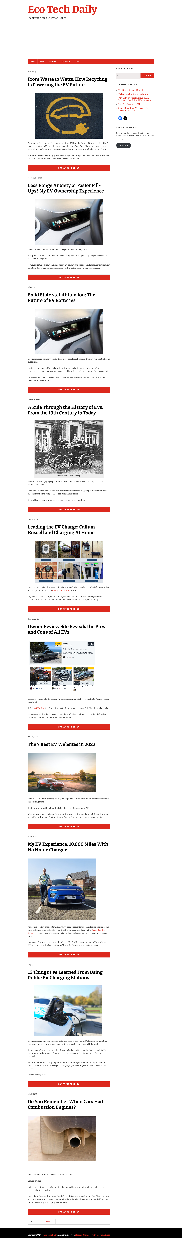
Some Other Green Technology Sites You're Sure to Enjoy (134, 109)
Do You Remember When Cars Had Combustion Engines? (65, 1104)
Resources (66, 62)
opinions (53, 62)
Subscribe (123, 145)
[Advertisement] (91, 42)
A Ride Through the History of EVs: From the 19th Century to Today (65, 410)
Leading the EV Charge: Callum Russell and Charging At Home (61, 529)
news (42, 62)
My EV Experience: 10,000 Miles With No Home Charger (68, 847)
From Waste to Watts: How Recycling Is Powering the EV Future (68, 82)
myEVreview (38, 708)
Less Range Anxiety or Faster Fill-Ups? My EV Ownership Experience (66, 188)
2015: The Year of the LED (129, 104)
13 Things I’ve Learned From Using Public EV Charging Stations (65, 975)
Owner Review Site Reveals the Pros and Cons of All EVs (66, 629)
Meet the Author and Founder (131, 90)
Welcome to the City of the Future (133, 94)
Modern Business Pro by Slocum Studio (92, 1235)
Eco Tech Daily (62, 9)
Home (33, 62)
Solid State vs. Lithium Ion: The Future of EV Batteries (61, 297)
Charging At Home (60, 590)
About (78, 62)
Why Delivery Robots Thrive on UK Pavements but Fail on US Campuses (134, 99)
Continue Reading (69, 168)
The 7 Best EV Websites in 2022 (61, 744)
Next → (49, 1222)
